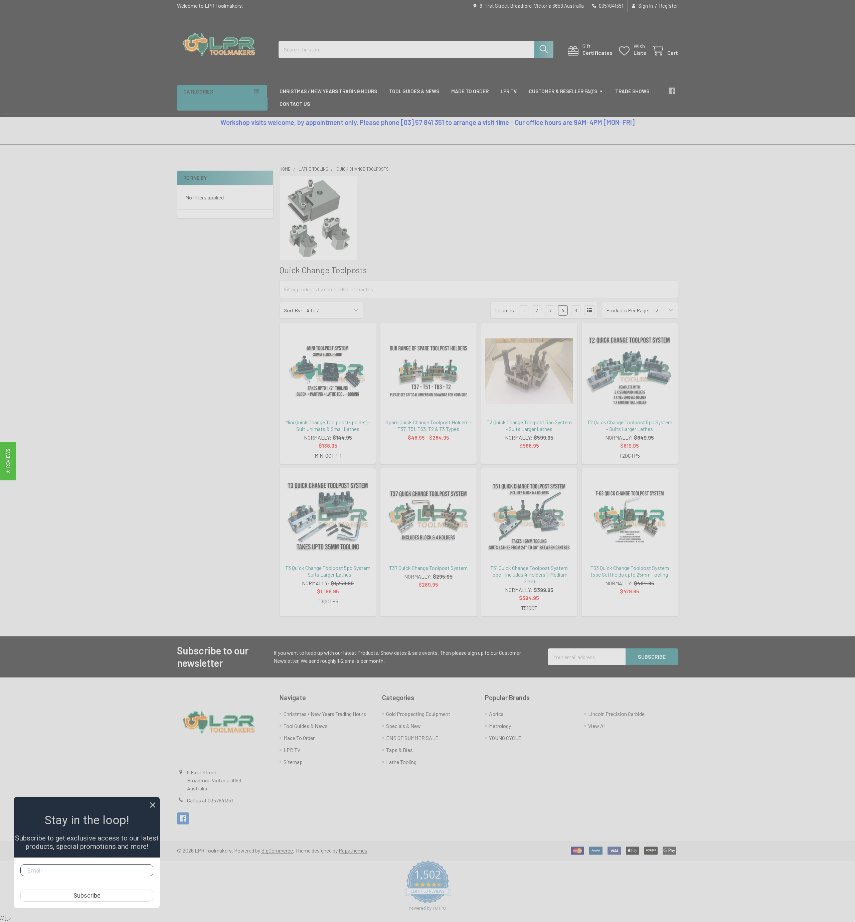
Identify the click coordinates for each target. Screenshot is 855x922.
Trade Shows (632, 91)
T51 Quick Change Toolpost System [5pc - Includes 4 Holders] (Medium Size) (529, 574)
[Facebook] (672, 91)
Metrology (500, 726)
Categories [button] (198, 92)
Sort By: (293, 310)
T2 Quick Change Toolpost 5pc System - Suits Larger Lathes (629, 425)
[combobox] (416, 49)
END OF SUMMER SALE (412, 738)
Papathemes (353, 850)
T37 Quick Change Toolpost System (428, 568)
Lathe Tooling (401, 762)
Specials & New (403, 726)
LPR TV (509, 91)
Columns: (505, 310)
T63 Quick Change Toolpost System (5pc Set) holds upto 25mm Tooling (629, 571)
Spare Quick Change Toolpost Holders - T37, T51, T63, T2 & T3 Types (428, 425)
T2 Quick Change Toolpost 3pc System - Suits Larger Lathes (529, 425)
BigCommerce (277, 850)
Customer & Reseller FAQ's (563, 91)
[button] (8, 461)
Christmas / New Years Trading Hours (328, 91)
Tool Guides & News (414, 91)
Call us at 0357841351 (210, 800)
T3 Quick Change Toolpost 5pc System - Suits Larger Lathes (327, 571)
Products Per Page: (628, 310)
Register (668, 6)
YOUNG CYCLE (505, 738)
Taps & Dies (399, 750)
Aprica (496, 714)
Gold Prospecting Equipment (418, 714)
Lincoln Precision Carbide (616, 714)
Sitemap (293, 762)
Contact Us (295, 104)
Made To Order (470, 91)
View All (597, 726)
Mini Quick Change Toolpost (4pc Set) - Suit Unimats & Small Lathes (327, 425)
